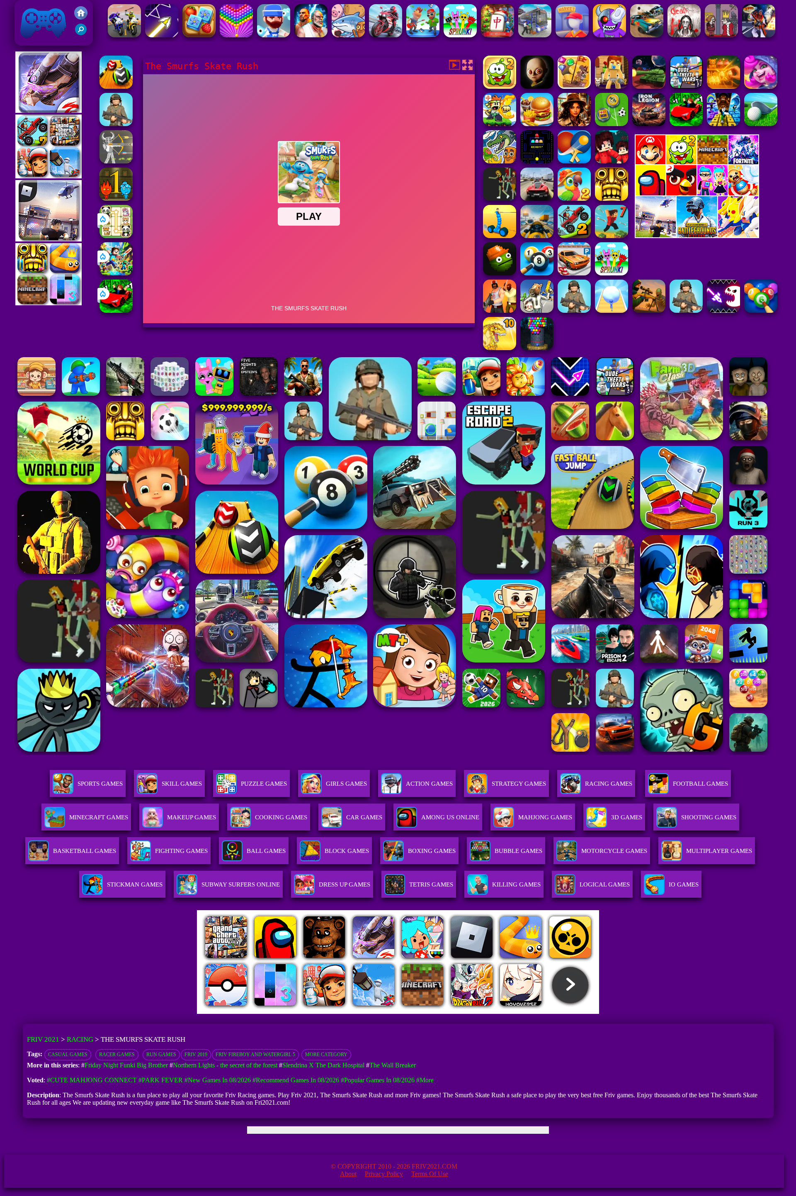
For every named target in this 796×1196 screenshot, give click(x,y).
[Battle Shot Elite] (686, 310)
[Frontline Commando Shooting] (574, 310)
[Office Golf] (760, 123)
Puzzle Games (264, 783)
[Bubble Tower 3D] (536, 347)
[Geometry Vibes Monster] (723, 310)
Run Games (161, 1054)
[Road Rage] (499, 198)
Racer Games (117, 1054)
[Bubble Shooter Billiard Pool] (760, 310)
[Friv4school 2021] (80, 17)
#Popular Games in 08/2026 (378, 1080)
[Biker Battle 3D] (124, 35)
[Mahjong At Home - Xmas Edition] (497, 35)
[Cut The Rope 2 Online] (499, 86)
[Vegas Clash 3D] (758, 35)
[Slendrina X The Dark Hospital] (684, 35)
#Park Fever (160, 1080)
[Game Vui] (48, 176)
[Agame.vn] (248, 1011)
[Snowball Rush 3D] (611, 310)
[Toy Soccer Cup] (611, 123)
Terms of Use (429, 1173)
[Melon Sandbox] (499, 273)
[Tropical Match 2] (574, 198)
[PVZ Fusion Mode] (116, 123)
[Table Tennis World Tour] (574, 161)
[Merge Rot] (348, 35)
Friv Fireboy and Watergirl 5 (255, 1054)
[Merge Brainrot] (499, 161)
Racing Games (608, 783)
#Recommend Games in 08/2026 (295, 1080)
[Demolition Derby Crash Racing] (646, 35)
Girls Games (346, 783)
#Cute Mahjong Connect (92, 1080)
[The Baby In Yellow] (536, 86)
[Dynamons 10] (499, 347)
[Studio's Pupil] (422, 35)
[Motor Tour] (385, 35)
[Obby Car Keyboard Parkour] (116, 310)
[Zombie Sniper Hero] (648, 310)
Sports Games (100, 783)
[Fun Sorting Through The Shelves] (723, 86)
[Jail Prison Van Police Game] (534, 35)
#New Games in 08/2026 (217, 1080)
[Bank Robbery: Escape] (536, 310)
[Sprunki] (460, 35)
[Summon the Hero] (760, 86)
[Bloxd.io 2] (611, 161)
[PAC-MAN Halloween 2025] (536, 161)
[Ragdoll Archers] (116, 161)
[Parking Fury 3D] (574, 273)
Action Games (429, 783)
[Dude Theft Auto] (686, 86)
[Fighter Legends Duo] (311, 35)
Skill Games (182, 783)
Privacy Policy (384, 1173)
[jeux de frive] (523, 1011)
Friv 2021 (43, 1039)
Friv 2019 (195, 1054)
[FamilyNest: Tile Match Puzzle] (199, 35)
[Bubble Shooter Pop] (236, 35)
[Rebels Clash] (499, 310)
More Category (326, 1054)
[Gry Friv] (48, 110)
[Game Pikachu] (48, 239)
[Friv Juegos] (697, 235)
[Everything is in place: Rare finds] (574, 123)
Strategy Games (519, 783)
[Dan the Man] (499, 123)
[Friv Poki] (697, 162)
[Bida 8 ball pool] (536, 273)
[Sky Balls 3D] (116, 86)
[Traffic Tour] (536, 198)
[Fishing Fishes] (273, 35)
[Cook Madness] (536, 123)
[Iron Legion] (648, 123)
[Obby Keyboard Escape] (723, 123)
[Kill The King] (721, 35)
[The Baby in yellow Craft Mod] (611, 86)
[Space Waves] (161, 35)
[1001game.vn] (374, 1011)
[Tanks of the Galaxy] (648, 86)
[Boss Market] (572, 35)
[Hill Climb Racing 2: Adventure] (574, 235)
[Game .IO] (48, 303)
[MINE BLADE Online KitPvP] (116, 273)
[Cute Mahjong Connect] (116, 235)
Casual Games (67, 1054)
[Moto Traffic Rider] (536, 235)
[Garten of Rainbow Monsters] (609, 35)
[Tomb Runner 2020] (611, 198)
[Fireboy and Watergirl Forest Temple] (116, 198)
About (348, 1173)
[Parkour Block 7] (611, 235)
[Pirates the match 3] (574, 86)
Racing (80, 1039)
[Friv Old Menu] (697, 193)
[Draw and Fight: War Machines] (499, 235)
